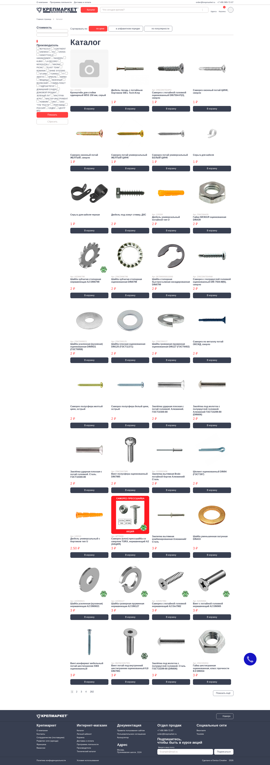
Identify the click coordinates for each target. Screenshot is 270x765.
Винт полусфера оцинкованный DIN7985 (129, 475)
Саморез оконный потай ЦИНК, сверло (210, 91)
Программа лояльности (61, 2)
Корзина (80, 737)
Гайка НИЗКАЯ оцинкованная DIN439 (209, 218)
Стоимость (44, 27)
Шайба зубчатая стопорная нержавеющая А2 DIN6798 (85, 280)
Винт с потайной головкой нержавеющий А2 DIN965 (208, 604)
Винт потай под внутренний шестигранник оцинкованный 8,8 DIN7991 (129, 668)
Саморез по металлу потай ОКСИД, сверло (208, 342)
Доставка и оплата (82, 2)
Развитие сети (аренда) (47, 741)
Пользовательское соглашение (131, 734)
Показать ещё (223, 693)
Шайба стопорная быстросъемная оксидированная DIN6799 (171, 282)
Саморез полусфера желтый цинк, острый (86, 407)
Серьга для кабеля (203, 155)
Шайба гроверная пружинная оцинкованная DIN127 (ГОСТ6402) (171, 345)
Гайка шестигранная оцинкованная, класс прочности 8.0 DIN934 (211, 668)
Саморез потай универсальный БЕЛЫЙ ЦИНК (170, 156)
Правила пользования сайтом (131, 730)
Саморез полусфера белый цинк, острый (130, 407)
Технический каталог (86, 751)
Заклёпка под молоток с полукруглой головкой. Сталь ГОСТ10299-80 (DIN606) (169, 666)
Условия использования (88, 760)
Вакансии (41, 748)
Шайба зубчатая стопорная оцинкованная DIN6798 (126, 280)
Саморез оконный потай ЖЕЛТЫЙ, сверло (84, 156)
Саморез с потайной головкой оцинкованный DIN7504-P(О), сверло (169, 95)
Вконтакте (201, 730)
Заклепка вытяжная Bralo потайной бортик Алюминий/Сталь (168, 476)
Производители (84, 748)
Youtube (200, 734)
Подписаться (224, 752)
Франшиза (41, 744)
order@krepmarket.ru (205, 2)
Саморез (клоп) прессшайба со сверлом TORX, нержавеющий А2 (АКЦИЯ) (130, 541)
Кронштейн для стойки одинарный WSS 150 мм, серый (88, 93)
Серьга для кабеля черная (85, 214)
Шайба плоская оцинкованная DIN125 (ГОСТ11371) (128, 345)
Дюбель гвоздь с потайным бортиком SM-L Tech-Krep (127, 91)
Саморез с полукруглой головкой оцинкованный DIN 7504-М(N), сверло (212, 282)
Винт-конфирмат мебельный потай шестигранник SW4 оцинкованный (86, 666)
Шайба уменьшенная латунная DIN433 (210, 537)
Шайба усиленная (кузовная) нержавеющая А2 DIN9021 (86, 604)
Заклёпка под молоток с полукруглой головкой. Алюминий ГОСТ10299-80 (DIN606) (207, 410)
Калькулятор (123, 737)
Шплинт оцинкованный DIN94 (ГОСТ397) (210, 472)
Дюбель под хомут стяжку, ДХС (128, 214)
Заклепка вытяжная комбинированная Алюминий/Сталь (169, 539)
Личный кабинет (84, 734)
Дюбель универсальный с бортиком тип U (85, 540)
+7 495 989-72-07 (225, 2)
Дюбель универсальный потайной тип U (166, 218)
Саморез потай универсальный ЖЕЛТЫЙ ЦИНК (129, 156)
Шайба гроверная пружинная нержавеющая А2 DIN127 (127, 604)
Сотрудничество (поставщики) (50, 737)
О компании (42, 2)
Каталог (80, 730)
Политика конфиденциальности (51, 760)
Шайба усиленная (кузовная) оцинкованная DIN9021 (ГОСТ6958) (86, 347)
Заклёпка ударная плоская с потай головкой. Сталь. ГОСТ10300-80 (86, 474)
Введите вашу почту (166, 747)
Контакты (41, 734)
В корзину (89, 109)
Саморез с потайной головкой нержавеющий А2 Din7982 (169, 604)
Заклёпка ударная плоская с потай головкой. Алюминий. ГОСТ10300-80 (168, 409)
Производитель (47, 45)
